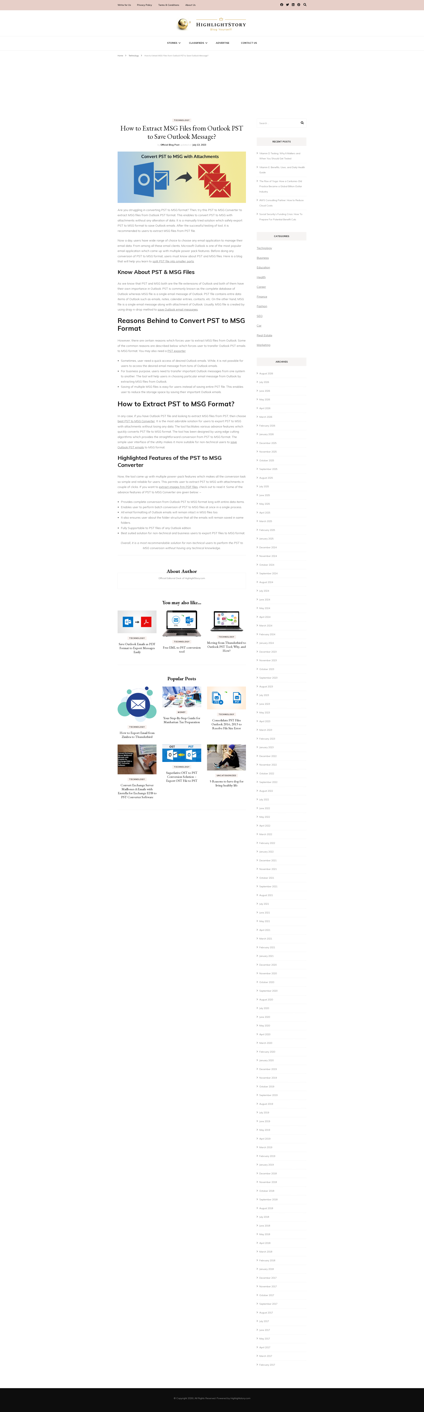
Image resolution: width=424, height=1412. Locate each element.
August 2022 (266, 790)
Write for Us (124, 4)
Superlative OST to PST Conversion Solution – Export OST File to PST (181, 777)
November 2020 (268, 973)
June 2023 (264, 703)
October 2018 (266, 1190)
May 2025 (264, 503)
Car (259, 325)
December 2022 (268, 756)
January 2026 (266, 434)
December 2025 (268, 443)
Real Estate (264, 335)
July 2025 (264, 486)
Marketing (263, 345)
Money (182, 712)
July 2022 (264, 799)
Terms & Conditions (168, 4)
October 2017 (266, 1295)
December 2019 (268, 1069)
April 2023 (264, 721)
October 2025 (266, 460)
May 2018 (264, 1234)
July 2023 (264, 695)
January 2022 (266, 851)
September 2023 (268, 677)
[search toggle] (304, 4)
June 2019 (264, 1121)
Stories (172, 42)
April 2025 (264, 512)
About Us (190, 4)
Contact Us (249, 42)
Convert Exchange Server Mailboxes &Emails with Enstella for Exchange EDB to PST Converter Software (137, 791)
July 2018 (264, 1216)
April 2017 (264, 1347)
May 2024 (264, 608)
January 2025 (266, 538)
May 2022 (264, 816)
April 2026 (264, 408)
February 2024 (267, 634)
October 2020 (266, 982)
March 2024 (265, 625)
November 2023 (268, 660)
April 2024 (264, 616)
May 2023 (264, 712)
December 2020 (268, 964)
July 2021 (264, 903)
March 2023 (265, 729)
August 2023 (266, 686)
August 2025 (266, 477)
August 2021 (266, 895)
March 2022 (265, 834)
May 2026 (264, 399)
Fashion (262, 306)
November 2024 (268, 556)
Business (263, 258)
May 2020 (264, 1025)
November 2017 (268, 1286)
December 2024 (268, 547)
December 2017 (268, 1277)
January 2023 (266, 747)
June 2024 (264, 599)
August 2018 (266, 1208)
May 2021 (264, 921)
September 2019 (268, 1095)
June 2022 (264, 808)
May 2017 (264, 1338)
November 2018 (268, 1182)
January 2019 (266, 1164)
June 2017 (264, 1330)
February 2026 (267, 425)
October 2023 (266, 669)
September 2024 (268, 573)
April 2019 (264, 1138)
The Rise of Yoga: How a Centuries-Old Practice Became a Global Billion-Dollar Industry (280, 186)
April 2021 (264, 930)
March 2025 (265, 521)
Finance (262, 296)
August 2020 (266, 999)
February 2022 (267, 843)
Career (261, 287)
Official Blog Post (170, 144)
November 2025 (268, 451)
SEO (260, 316)
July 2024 (264, 590)
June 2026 (264, 390)
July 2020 (264, 1008)
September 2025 (268, 469)
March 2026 (265, 416)
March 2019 (265, 1147)
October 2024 (266, 564)
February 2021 (267, 947)
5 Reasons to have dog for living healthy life (226, 783)
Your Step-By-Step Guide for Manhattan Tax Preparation (181, 720)
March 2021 (265, 938)
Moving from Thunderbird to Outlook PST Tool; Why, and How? (226, 646)
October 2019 (266, 1086)
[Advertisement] (212, 83)
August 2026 (266, 373)
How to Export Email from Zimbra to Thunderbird (137, 735)
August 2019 (266, 1103)
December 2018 (268, 1173)
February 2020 (267, 1051)
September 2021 (268, 886)
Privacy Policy (144, 4)
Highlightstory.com (240, 1398)
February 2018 (267, 1260)
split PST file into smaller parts (173, 261)
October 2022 (266, 773)
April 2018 (264, 1243)
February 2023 (267, 738)
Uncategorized (226, 775)
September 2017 (268, 1303)
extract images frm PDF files (178, 487)
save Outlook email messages (178, 309)
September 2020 (268, 990)
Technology (182, 120)
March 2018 (265, 1251)
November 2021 (268, 869)
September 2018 (268, 1199)
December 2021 (268, 860)
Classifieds (196, 42)
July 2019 (264, 1112)
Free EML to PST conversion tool (182, 649)
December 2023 (268, 651)
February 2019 (267, 1156)
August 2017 (266, 1312)
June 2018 (264, 1225)
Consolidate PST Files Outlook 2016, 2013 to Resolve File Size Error (227, 724)
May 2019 (264, 1129)
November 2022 (268, 764)
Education (263, 267)
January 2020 (266, 1060)
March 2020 (265, 1042)
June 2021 (264, 912)
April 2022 (264, 825)
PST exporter (176, 351)
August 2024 (266, 582)
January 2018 (266, 1269)
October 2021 (266, 877)
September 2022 (268, 782)
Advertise (222, 42)
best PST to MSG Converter (136, 421)
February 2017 (267, 1364)
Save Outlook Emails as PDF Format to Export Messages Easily (137, 648)
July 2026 (264, 382)
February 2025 (267, 530)
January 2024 (266, 642)
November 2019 (268, 1077)
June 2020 (264, 1016)
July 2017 (264, 1321)
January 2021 (266, 956)
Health (261, 277)
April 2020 (264, 1034)
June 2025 (264, 495)
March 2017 (265, 1356)
